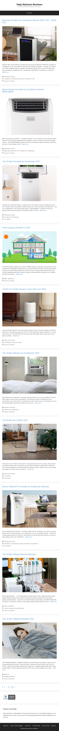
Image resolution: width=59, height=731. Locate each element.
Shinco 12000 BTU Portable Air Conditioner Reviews (25, 486)
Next (13, 687)
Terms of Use (45, 725)
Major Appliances (9, 278)
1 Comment (7, 219)
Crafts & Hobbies (9, 606)
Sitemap (53, 725)
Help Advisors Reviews (29, 4)
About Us (5, 725)
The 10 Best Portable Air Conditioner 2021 (21, 161)
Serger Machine (19, 608)
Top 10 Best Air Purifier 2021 (15, 420)
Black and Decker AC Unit (11, 151)
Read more (5, 72)
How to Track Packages (16, 725)
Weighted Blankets (9, 676)
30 (9, 687)
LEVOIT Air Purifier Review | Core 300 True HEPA (24, 289)
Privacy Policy (36, 725)
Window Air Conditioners (11, 409)
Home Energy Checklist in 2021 (16, 228)
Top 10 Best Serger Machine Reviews (19, 554)
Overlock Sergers (9, 608)
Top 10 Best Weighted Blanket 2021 (18, 619)
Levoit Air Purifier (17, 342)
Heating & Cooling (9, 76)
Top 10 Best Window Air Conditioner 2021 (20, 353)
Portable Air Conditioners (11, 79)
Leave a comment (9, 81)
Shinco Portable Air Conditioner (29, 543)
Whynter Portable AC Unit (27, 79)
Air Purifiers (7, 342)
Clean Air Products (9, 340)
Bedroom (6, 674)
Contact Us (28, 725)
